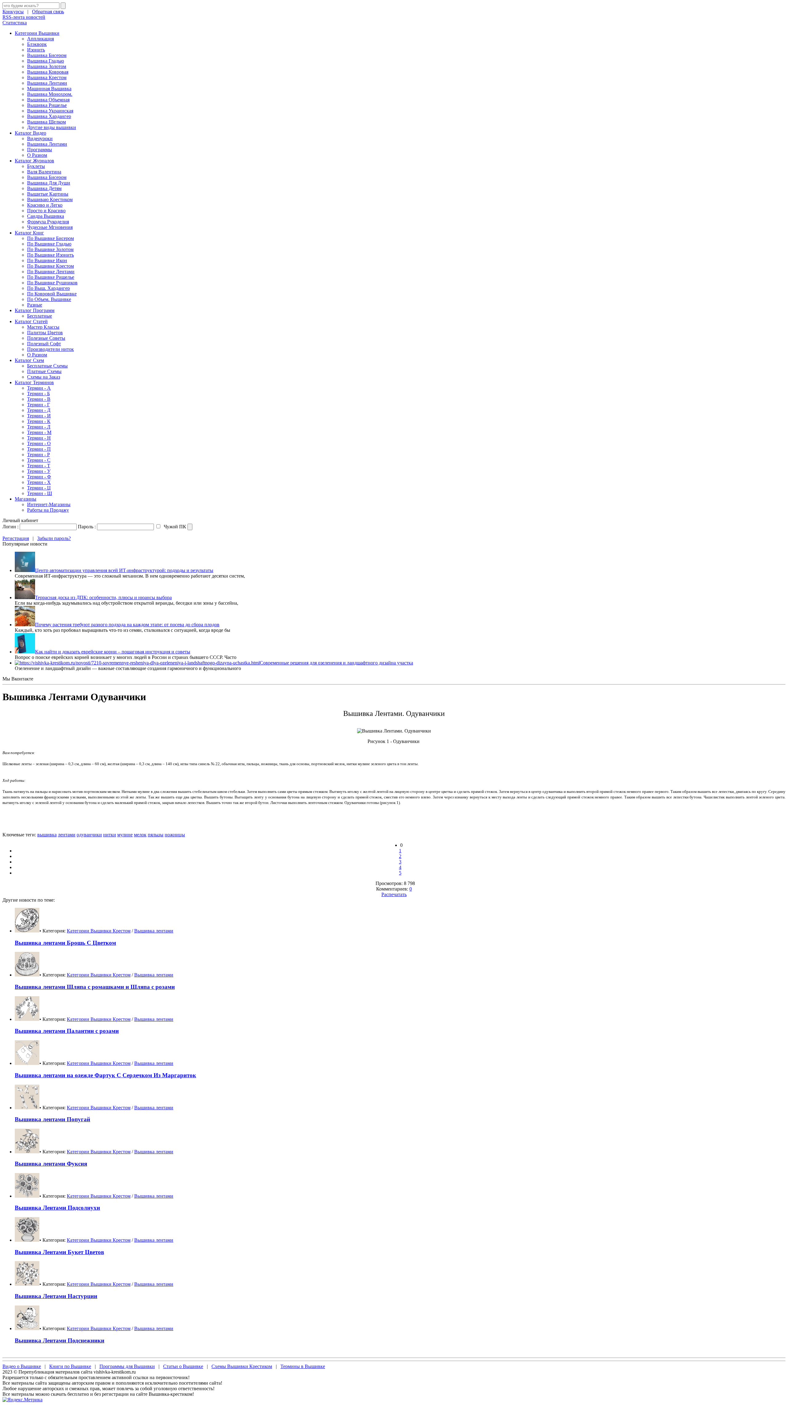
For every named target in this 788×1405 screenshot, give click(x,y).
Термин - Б (38, 393)
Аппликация (40, 38)
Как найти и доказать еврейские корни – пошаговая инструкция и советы (112, 651)
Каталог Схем (29, 360)
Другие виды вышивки (51, 127)
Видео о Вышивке (21, 1366)
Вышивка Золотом (46, 66)
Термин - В (38, 399)
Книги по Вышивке (70, 1366)
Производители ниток (50, 349)
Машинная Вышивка (49, 88)
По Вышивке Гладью (49, 243)
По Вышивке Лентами (50, 271)
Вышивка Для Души (48, 182)
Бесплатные (39, 316)
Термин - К (38, 421)
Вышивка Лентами (47, 83)
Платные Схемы (44, 371)
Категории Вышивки (37, 33)
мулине (125, 834)
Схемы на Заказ (43, 377)
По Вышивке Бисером (50, 238)
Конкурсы (13, 11)
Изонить (36, 49)
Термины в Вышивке (302, 1366)
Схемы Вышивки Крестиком (241, 1366)
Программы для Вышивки (127, 1366)
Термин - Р (38, 454)
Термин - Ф (39, 476)
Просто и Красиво (46, 210)
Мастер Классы (43, 327)
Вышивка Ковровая (47, 72)
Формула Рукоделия (48, 221)
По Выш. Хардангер (48, 288)
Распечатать (394, 894)
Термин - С (38, 460)
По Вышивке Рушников (52, 282)
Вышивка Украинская (50, 110)
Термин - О (39, 443)
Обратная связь (48, 11)
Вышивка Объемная (48, 99)
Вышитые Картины (47, 194)
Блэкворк (37, 44)
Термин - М (39, 432)
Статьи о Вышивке (183, 1366)
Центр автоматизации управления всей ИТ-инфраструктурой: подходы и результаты (124, 570)
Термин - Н (39, 438)
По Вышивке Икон (47, 260)
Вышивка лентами (153, 930)
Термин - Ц (39, 487)
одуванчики (89, 834)
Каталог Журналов (34, 160)
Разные (34, 304)
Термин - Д (38, 410)
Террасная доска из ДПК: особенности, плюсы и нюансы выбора (103, 597)
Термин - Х (39, 482)
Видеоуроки (40, 138)
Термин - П (39, 449)
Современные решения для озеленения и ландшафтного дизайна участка (336, 662)
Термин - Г (38, 404)
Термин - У (38, 471)
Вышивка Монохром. (49, 94)
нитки (109, 834)
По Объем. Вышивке (49, 299)
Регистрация (15, 538)
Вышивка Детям (44, 188)
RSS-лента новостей (23, 17)
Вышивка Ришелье (47, 105)
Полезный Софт (44, 343)
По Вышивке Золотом (50, 249)
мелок (140, 834)
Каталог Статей (31, 321)
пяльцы (155, 834)
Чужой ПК (174, 526)
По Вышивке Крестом (50, 266)
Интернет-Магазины (48, 504)
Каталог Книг (29, 232)
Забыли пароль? (54, 538)
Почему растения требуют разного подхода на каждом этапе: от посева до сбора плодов (127, 624)
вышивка (47, 834)
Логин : (10, 526)
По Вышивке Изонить (50, 255)
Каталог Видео (30, 133)
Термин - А (39, 388)
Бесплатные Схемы (47, 365)
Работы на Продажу (48, 510)
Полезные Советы (46, 338)
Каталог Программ (34, 310)
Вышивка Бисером (46, 55)
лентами (66, 834)
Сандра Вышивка (45, 216)
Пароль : (87, 526)
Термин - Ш (39, 493)
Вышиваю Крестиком (50, 199)
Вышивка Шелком (46, 121)
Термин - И (39, 415)
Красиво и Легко (44, 205)
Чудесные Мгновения (50, 227)
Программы (39, 149)
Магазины (25, 498)
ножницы (175, 834)
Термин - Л (38, 426)
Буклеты (36, 166)
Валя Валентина (44, 171)
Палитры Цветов (45, 332)
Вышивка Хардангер (49, 116)
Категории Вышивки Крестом (99, 930)
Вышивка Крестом (46, 77)
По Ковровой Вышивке (52, 293)
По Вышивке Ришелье (50, 277)
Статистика (14, 22)
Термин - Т (38, 465)
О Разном (37, 155)
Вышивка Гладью (45, 60)
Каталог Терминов (34, 382)
